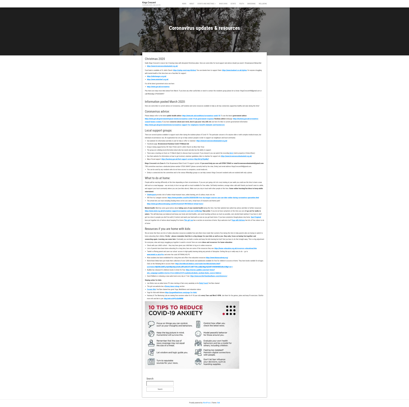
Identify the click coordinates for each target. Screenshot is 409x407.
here (231, 153)
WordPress (206, 403)
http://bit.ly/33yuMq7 (201, 159)
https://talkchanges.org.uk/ (156, 76)
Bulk (218, 403)
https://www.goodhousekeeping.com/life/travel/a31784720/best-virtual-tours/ (175, 204)
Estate (233, 4)
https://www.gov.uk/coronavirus (158, 87)
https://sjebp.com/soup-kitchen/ (184, 70)
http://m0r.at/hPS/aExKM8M (173, 299)
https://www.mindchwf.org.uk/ (157, 79)
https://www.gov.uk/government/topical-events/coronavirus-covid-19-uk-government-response (179, 119)
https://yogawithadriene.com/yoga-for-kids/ (181, 292)
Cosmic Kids (151, 289)
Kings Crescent (149, 2)
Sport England (256, 217)
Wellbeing (263, 4)
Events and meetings (206, 4)
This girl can (188, 220)
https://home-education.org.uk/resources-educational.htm (235, 248)
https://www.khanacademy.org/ (217, 258)
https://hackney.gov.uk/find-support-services (177, 159)
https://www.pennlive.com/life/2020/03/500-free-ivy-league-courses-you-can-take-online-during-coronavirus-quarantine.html (213, 198)
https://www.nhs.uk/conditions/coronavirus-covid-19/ (201, 116)
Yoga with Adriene (238, 220)
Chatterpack (151, 195)
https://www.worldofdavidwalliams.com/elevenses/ (208, 276)
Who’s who (223, 4)
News (184, 4)
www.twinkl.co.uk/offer (155, 255)
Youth (241, 4)
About (191, 4)
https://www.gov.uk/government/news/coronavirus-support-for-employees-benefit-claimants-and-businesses (185, 125)
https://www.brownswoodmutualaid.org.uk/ (162, 66)
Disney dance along (172, 286)
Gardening (251, 4)
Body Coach (203, 283)
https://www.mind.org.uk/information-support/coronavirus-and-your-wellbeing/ (173, 211)
